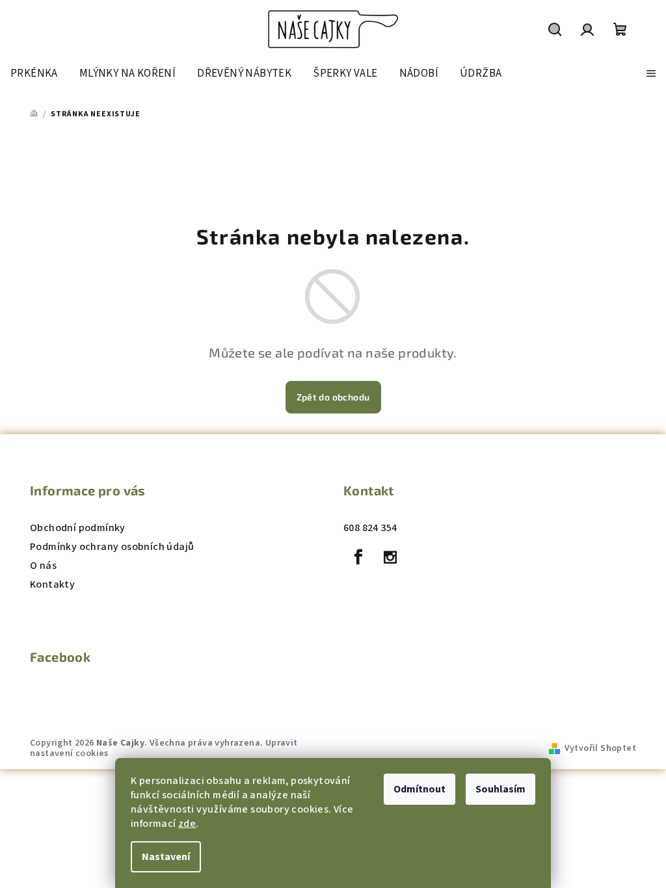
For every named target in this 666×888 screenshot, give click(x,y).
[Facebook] (358, 557)
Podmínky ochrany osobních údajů (112, 547)
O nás (43, 565)
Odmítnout (419, 789)
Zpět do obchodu (333, 396)
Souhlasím (500, 789)
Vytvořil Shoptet (600, 748)
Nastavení (166, 857)
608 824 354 (370, 528)
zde (187, 823)
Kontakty (52, 584)
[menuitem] (34, 73)
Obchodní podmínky (78, 528)
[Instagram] (390, 557)
